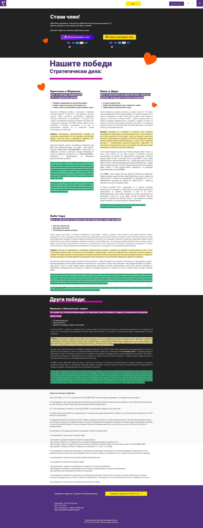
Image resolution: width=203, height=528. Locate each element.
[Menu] (200, 3)
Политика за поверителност (107, 520)
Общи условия (90, 520)
